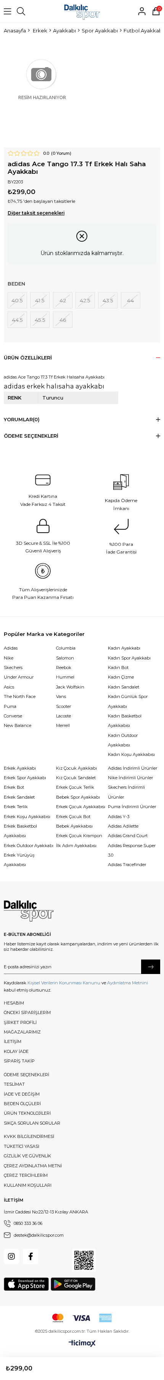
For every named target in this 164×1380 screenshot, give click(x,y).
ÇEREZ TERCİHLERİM (26, 1175)
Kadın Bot (118, 667)
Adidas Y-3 (118, 816)
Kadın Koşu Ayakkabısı (131, 754)
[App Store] (26, 1284)
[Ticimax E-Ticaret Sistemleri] (82, 1344)
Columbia (66, 648)
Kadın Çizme (121, 677)
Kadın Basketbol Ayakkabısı (124, 720)
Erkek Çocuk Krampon (79, 835)
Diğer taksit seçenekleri (36, 213)
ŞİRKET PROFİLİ (20, 1022)
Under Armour (19, 677)
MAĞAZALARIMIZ (22, 1032)
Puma (10, 706)
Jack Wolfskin (70, 687)
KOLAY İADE (16, 1051)
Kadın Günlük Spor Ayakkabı (128, 701)
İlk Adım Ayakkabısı (76, 845)
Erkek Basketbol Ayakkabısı (20, 830)
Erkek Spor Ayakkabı (25, 777)
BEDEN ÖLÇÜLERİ (22, 1103)
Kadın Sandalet (123, 687)
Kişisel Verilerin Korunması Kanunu (63, 982)
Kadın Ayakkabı (124, 648)
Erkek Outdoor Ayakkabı (28, 845)
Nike (8, 658)
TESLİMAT (14, 1084)
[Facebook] (30, 1256)
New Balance (17, 725)
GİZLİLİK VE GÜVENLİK (27, 1156)
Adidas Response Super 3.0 (132, 850)
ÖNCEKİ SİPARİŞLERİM (27, 1012)
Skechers (13, 667)
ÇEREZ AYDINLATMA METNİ (33, 1165)
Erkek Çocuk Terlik (75, 787)
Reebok (63, 667)
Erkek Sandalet (19, 797)
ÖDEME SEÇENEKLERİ (26, 1074)
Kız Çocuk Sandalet (76, 777)
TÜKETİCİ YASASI (21, 1146)
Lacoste (63, 716)
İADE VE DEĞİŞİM (22, 1094)
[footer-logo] (28, 911)
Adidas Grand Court (128, 835)
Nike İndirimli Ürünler (130, 777)
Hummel (65, 677)
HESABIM (14, 1003)
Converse (13, 716)
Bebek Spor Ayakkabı (78, 797)
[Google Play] (73, 1284)
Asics (9, 687)
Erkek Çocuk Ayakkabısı (80, 806)
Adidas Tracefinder (127, 864)
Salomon (65, 658)
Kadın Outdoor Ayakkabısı (123, 740)
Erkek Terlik (16, 806)
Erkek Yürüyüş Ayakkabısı (19, 859)
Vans (61, 696)
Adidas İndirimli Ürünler (132, 768)
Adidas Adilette (123, 826)
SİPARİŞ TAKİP (19, 1061)
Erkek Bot (14, 787)
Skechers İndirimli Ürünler (126, 792)
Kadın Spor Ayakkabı (129, 658)
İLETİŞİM (12, 1041)
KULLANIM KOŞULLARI (27, 1185)
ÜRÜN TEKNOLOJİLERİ (27, 1113)
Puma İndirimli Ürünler (132, 806)
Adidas (11, 648)
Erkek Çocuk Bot (73, 816)
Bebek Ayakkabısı (74, 826)
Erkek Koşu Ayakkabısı (27, 816)
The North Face (19, 696)
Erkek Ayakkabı (20, 768)
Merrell (63, 725)
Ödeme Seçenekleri (31, 436)
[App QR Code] (83, 1260)
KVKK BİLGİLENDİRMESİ (29, 1136)
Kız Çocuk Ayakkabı (76, 768)
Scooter (63, 706)
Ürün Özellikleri (28, 358)
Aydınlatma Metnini (127, 982)
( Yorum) (61, 153)
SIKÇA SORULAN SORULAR (32, 1123)
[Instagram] (11, 1256)
